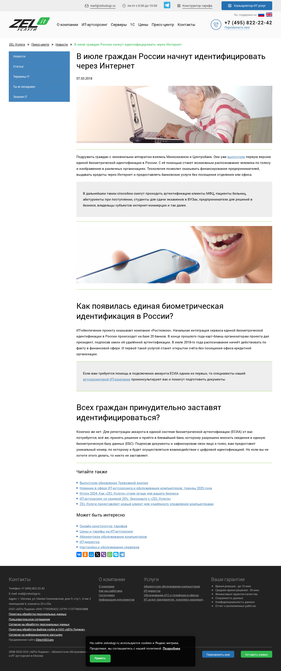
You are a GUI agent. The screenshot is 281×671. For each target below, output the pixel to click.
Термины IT (21, 76)
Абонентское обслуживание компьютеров (113, 536)
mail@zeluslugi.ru (102, 6)
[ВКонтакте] (79, 554)
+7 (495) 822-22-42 (248, 22)
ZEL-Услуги (17, 44)
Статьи (18, 66)
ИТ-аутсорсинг (94, 24)
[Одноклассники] (85, 554)
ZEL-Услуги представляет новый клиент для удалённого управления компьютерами (147, 504)
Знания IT (20, 97)
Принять (100, 658)
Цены (143, 24)
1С (132, 24)
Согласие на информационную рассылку (36, 635)
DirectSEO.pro (45, 640)
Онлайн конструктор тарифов (103, 526)
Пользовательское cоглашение (29, 619)
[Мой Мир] (91, 554)
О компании (67, 24)
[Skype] (116, 554)
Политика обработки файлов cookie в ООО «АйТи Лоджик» (47, 629)
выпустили (236, 156)
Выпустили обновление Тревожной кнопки (114, 483)
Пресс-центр (163, 24)
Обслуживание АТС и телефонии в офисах (171, 595)
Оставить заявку (256, 655)
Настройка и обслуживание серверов (109, 547)
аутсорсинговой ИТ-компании (106, 379)
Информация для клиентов (116, 599)
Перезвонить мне (237, 27)
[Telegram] (122, 554)
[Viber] (103, 554)
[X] (97, 554)
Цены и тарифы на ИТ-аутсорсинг (106, 531)
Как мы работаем (110, 591)
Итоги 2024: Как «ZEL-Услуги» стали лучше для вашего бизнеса (129, 493)
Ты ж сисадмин (24, 86)
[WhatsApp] (109, 554)
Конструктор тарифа (197, 6)
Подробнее (171, 648)
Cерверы (119, 24)
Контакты (186, 24)
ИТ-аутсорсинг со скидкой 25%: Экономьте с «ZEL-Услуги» (125, 498)
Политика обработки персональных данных (38, 614)
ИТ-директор (90, 542)
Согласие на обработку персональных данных (39, 624)
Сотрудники (107, 595)
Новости (62, 44)
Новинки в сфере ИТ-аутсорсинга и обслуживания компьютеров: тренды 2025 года (146, 488)
